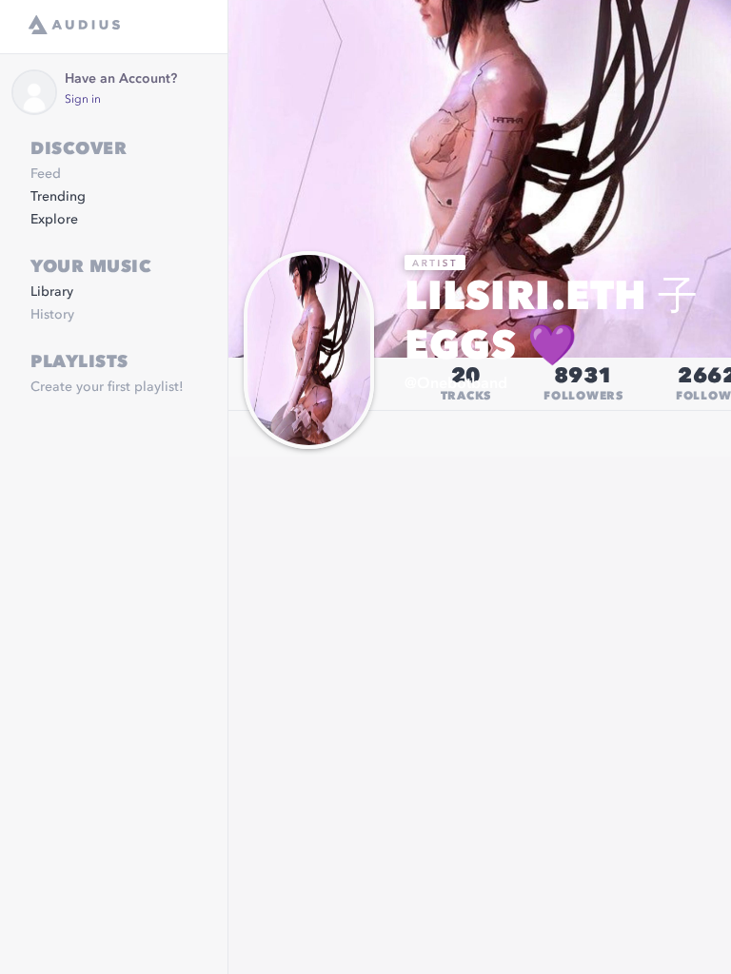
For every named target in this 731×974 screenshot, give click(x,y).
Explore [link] (54, 219)
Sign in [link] (83, 100)
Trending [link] (58, 197)
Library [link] (51, 292)
